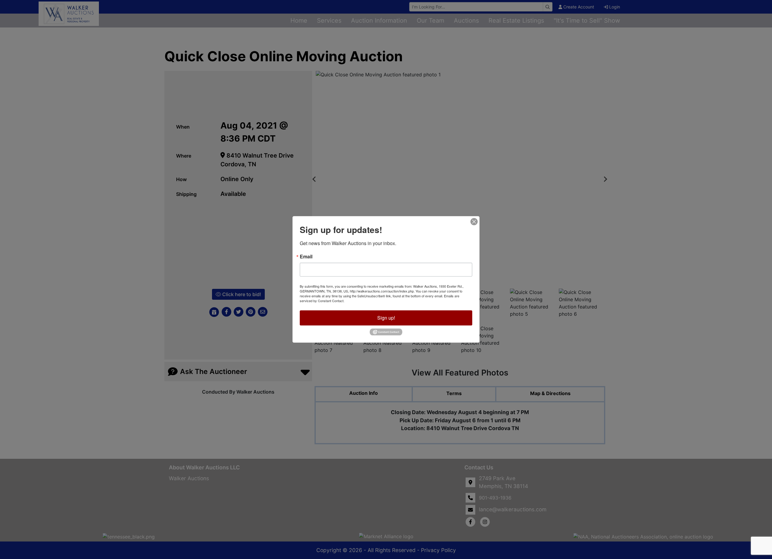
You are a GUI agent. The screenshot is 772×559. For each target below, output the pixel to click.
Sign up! (386, 317)
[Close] (474, 221)
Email (306, 256)
